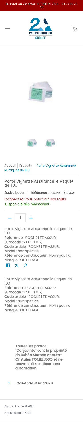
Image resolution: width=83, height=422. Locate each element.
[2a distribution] (40, 28)
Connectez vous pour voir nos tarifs (35, 199)
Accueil (10, 165)
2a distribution (14, 406)
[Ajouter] (31, 218)
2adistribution (14, 192)
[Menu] (7, 28)
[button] (75, 28)
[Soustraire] (9, 218)
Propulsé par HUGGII (17, 413)
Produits (25, 165)
